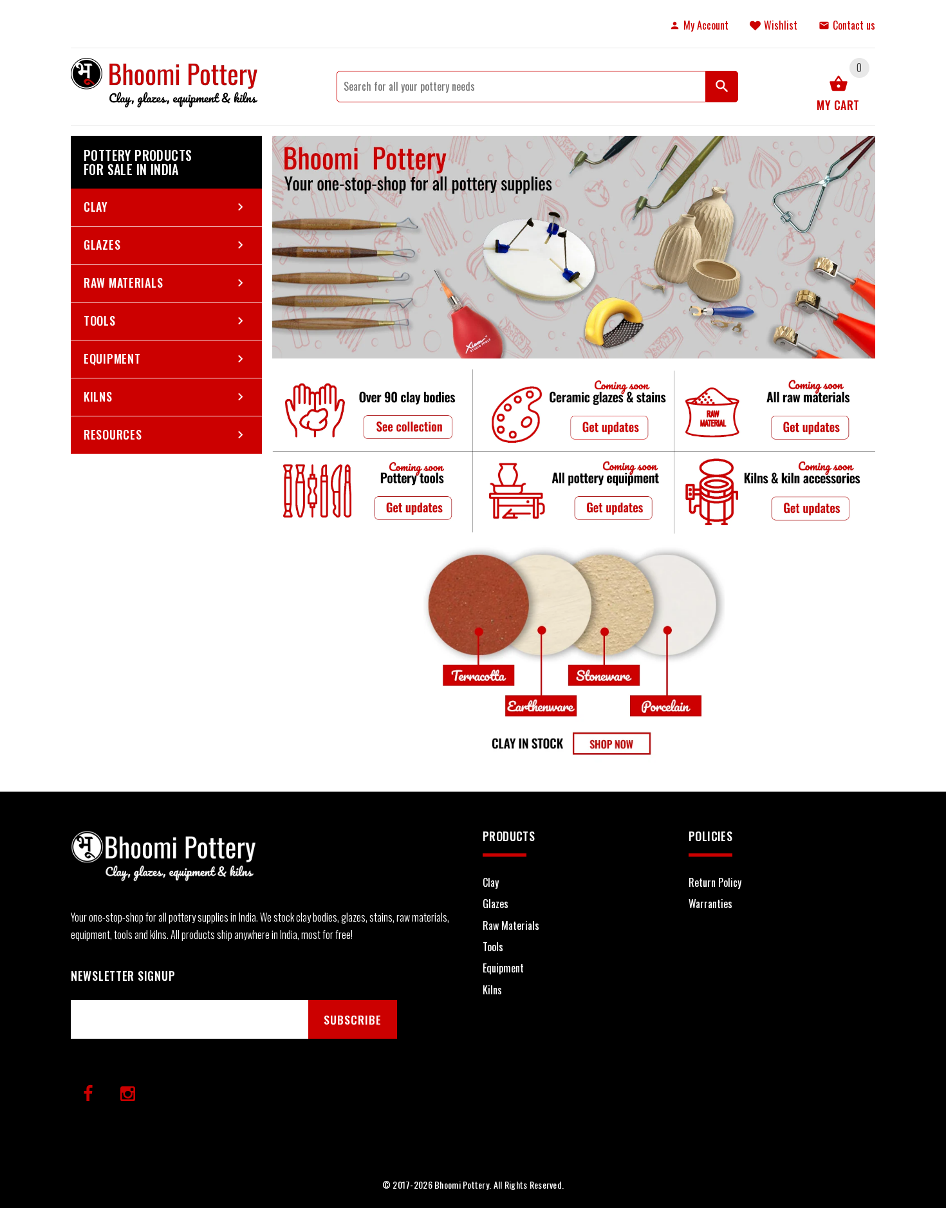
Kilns (98, 396)
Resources (113, 434)
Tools (100, 320)
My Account (705, 25)
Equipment (112, 358)
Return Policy (715, 882)
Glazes (102, 244)
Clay (96, 206)
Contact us (854, 25)
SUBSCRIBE (353, 1019)
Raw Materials (123, 282)
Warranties (710, 903)
